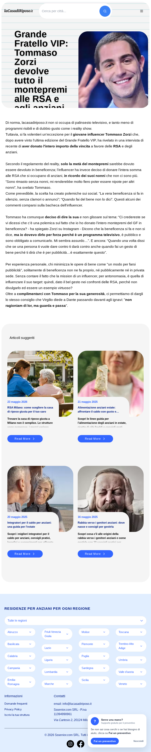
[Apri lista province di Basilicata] (30, 644)
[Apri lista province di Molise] (104, 632)
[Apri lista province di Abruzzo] (30, 632)
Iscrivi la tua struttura (16, 714)
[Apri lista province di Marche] (67, 684)
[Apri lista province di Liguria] (67, 660)
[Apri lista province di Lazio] (67, 648)
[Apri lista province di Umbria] (141, 660)
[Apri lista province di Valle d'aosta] (141, 672)
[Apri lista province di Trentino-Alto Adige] (141, 646)
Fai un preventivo (105, 741)
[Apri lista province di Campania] (30, 668)
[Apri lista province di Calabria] (30, 656)
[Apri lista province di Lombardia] (67, 672)
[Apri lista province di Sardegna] (104, 668)
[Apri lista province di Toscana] (141, 632)
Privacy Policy (13, 709)
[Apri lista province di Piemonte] (104, 644)
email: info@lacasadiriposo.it (73, 703)
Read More (23, 438)
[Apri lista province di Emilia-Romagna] (30, 682)
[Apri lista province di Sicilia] (104, 680)
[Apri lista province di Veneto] (141, 684)
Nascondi (138, 741)
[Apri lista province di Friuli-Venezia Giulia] (67, 634)
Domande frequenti (15, 703)
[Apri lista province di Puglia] (104, 656)
